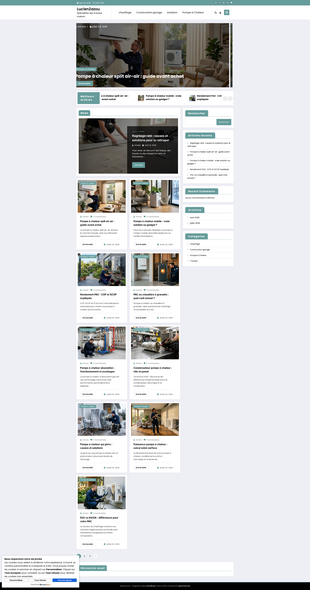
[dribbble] (223, 2)
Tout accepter (65, 580)
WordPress (151, 586)
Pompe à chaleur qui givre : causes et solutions (96, 446)
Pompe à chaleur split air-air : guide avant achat (97, 223)
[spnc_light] (220, 12)
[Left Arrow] (225, 99)
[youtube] (231, 2)
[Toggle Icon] (226, 12)
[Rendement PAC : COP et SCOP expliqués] (102, 269)
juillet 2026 (195, 223)
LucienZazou (88, 9)
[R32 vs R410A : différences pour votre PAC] (102, 492)
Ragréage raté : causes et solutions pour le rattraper (150, 138)
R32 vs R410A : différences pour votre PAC (99, 519)
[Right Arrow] (230, 99)
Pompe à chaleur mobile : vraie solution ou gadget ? (166, 76)
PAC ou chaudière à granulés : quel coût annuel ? (151, 296)
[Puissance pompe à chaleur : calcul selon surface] (155, 419)
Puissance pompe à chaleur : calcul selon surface (150, 446)
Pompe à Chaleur (193, 12)
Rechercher (196, 113)
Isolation (172, 12)
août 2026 (194, 217)
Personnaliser (16, 580)
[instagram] (227, 2)
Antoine (114, 26)
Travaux (135, 131)
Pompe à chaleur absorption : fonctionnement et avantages (97, 369)
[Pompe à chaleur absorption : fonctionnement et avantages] (102, 343)
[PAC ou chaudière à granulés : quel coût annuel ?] (155, 269)
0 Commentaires (99, 217)
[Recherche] (216, 12)
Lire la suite (117, 83)
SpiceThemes (184, 586)
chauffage (125, 12)
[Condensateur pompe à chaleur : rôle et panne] (155, 343)
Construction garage (149, 12)
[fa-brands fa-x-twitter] (219, 2)
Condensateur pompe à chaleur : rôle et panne (152, 369)
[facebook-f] (215, 2)
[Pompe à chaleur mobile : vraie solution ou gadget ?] (184, 55)
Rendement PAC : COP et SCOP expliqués (186, 97)
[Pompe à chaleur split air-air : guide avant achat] (102, 196)
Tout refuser (40, 580)
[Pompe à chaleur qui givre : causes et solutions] (102, 419)
